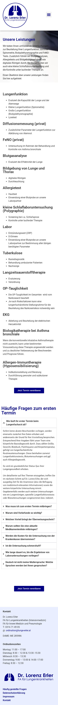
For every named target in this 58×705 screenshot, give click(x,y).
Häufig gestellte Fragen (15, 689)
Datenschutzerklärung (14, 693)
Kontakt (7, 700)
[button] (49, 15)
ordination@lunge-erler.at (18, 630)
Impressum (8, 696)
